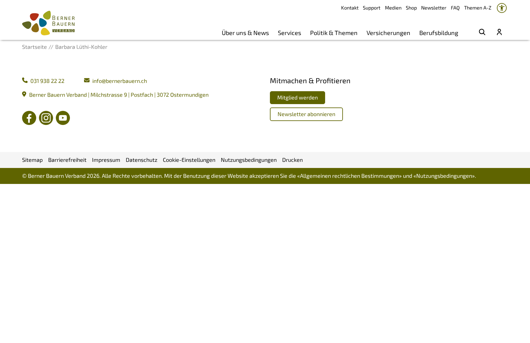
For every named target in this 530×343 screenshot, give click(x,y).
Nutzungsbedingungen (444, 175)
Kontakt (350, 7)
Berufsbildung (438, 32)
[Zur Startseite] (48, 23)
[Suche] (482, 32)
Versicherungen (388, 32)
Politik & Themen (334, 32)
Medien (393, 7)
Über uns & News (245, 32)
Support (371, 7)
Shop (411, 7)
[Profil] (499, 32)
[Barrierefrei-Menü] (502, 8)
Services (289, 32)
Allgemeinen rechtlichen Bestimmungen (349, 175)
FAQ (455, 7)
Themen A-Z (477, 7)
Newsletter (433, 7)
